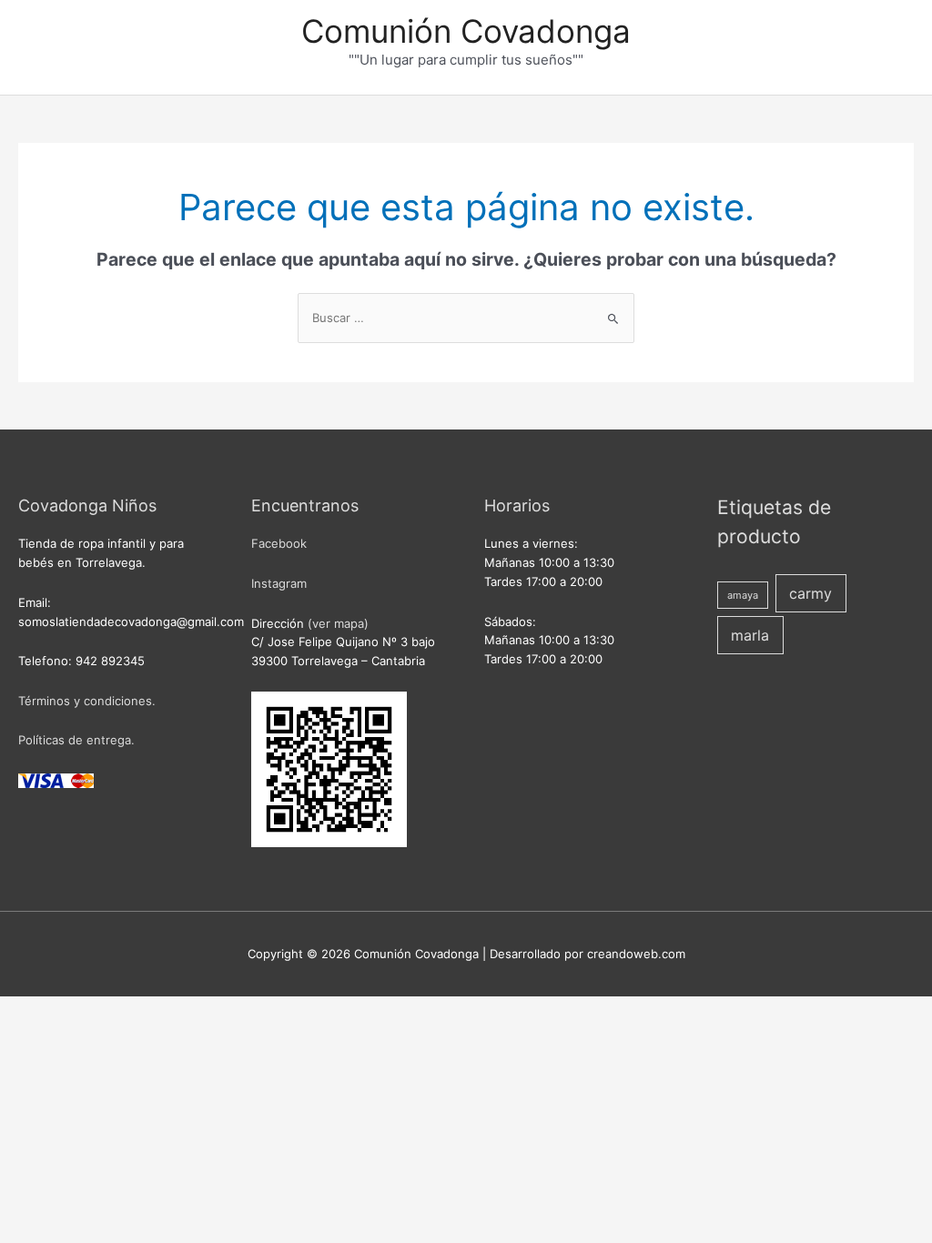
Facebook (279, 543)
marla (750, 635)
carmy (810, 593)
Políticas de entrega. (76, 740)
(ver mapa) (338, 623)
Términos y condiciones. (87, 700)
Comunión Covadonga (466, 31)
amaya (742, 595)
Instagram (279, 583)
